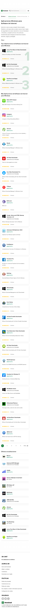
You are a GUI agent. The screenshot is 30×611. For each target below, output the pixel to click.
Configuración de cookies (7, 591)
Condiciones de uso (6, 583)
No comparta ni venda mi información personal (12, 588)
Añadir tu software (6, 569)
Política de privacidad (6, 581)
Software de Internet (12, 16)
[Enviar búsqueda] (10, 11)
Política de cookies (6, 586)
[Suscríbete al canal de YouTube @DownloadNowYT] (8, 599)
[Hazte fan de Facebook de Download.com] (3, 599)
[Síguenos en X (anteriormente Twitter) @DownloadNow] (5, 599)
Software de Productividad (22, 16)
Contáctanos (4, 571)
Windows (3, 16)
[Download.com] (4, 11)
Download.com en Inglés (7, 574)
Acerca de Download (6, 566)
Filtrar (2, 40)
